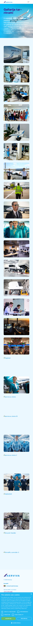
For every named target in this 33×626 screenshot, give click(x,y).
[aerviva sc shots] (16, 404)
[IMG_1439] (16, 151)
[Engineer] (16, 365)
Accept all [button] (8, 618)
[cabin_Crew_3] (16, 229)
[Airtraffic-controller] (16, 326)
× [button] (31, 594)
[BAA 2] (16, 307)
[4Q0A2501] (16, 501)
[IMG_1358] (16, 54)
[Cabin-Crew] (16, 443)
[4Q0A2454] (16, 521)
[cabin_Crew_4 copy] (16, 384)
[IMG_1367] (16, 93)
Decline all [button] (24, 618)
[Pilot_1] (16, 209)
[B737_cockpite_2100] (16, 346)
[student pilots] (16, 171)
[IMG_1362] (16, 73)
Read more (24, 608)
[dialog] (16, 609)
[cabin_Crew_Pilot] (16, 482)
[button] (16, 623)
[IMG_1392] (16, 132)
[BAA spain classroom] (16, 248)
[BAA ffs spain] (16, 268)
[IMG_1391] (16, 112)
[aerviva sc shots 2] (16, 462)
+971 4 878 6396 (8, 592)
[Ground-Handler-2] (16, 190)
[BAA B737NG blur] (16, 287)
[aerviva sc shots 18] (16, 423)
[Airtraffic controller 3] (16, 559)
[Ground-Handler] (16, 540)
